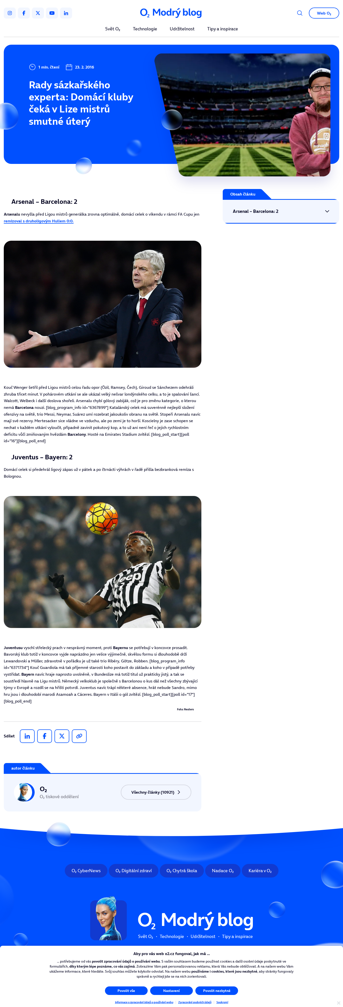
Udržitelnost (182, 29)
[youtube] (52, 13)
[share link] (79, 736)
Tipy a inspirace (222, 29)
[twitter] (38, 13)
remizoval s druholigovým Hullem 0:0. (39, 221)
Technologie (145, 29)
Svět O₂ (112, 29)
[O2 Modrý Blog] (171, 13)
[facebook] (24, 13)
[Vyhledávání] (300, 13)
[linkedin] (66, 13)
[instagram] (10, 13)
